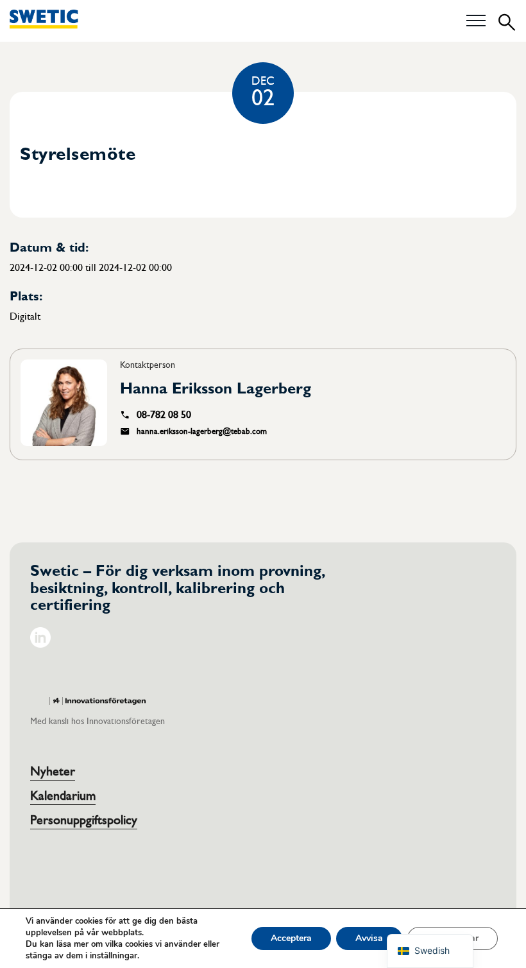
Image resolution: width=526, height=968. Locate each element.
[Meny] (476, 21)
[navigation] (430, 951)
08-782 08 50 (164, 414)
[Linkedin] (40, 644)
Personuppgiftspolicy (83, 820)
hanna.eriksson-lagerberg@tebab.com (202, 431)
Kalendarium (63, 796)
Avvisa (369, 938)
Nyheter (52, 771)
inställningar (113, 956)
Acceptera (291, 938)
